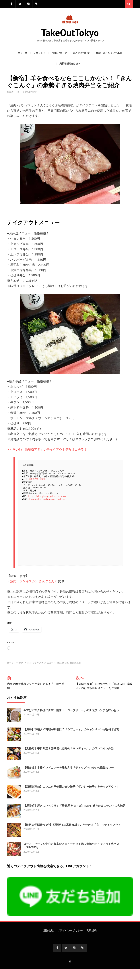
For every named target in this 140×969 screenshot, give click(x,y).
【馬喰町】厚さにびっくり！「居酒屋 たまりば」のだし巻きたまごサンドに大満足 (74, 805)
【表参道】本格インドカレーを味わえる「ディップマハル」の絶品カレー (69, 767)
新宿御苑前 (75, 662)
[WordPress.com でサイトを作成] (70, 961)
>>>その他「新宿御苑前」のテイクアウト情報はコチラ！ (47, 449)
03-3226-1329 (37, 479)
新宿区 (65, 662)
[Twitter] (20, 4)
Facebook (34, 499)
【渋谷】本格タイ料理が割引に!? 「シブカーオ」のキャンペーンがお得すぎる (71, 729)
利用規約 (91, 930)
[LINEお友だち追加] (36, 4)
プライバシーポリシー (70, 930)
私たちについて (81, 53)
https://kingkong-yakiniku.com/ (47, 496)
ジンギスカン (39, 662)
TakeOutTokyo (70, 32)
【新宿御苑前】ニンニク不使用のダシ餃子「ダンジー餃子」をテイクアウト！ (71, 786)
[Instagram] (28, 4)
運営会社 (48, 930)
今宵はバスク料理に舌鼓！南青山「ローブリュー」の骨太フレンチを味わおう (71, 710)
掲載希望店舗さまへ (70, 63)
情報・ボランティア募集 (109, 53)
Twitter (60, 499)
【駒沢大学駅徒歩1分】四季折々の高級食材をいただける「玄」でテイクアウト (72, 824)
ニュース (22, 53)
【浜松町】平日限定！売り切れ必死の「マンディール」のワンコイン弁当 (69, 748)
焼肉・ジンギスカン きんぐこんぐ (33, 581)
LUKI (17, 92)
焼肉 (21, 662)
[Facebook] (11, 4)
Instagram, (48, 499)
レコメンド (39, 53)
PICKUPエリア (59, 53)
